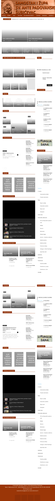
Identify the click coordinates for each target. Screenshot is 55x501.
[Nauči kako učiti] (10, 251)
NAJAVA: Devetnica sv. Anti (44, 69)
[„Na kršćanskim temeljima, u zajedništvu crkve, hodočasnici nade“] (15, 84)
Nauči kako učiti (8, 253)
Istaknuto (4, 325)
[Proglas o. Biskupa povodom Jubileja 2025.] (23, 84)
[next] (51, 19)
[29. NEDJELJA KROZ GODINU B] (39, 120)
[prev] (49, 19)
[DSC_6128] (18, 184)
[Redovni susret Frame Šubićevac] (22, 164)
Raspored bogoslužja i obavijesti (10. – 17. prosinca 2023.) (47, 180)
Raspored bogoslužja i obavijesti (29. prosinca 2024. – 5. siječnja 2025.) (44, 158)
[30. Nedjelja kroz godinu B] (39, 115)
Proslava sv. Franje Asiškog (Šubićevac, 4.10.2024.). (13, 259)
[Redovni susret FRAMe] (22, 267)
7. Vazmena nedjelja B (47, 124)
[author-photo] (40, 104)
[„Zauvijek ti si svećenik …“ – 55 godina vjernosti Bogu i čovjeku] (27, 48)
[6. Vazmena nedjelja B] (39, 131)
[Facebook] (18, 498)
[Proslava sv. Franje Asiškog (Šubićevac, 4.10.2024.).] (7, 129)
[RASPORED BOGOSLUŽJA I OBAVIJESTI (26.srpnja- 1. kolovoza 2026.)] (7, 48)
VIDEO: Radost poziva (8, 153)
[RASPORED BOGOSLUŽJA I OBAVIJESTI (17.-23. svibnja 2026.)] (22, 142)
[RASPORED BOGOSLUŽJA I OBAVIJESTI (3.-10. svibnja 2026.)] (22, 157)
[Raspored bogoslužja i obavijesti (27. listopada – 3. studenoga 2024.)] (39, 167)
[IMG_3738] (7, 184)
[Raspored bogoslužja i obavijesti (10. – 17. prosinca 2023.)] (39, 180)
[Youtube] (37, 498)
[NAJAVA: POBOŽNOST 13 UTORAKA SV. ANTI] (29, 102)
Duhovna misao (41, 89)
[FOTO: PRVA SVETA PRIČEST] (40, 31)
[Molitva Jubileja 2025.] (19, 69)
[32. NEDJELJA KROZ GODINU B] (44, 96)
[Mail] (24, 498)
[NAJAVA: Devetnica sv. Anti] (44, 64)
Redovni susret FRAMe (30, 265)
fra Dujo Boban (46, 104)
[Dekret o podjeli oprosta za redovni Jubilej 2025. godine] (6, 84)
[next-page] (6, 168)
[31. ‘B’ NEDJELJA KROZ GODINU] (39, 109)
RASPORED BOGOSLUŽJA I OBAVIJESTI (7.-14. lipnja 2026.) (9, 329)
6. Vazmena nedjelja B (47, 325)
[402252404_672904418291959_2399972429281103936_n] (30, 184)
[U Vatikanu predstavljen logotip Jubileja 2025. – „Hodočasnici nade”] (8, 69)
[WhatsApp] (31, 498)
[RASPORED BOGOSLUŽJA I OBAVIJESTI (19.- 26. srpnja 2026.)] (17, 48)
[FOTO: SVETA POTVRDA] (14, 31)
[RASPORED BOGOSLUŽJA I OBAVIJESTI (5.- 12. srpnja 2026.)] (38, 48)
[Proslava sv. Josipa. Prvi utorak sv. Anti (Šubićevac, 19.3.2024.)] (31, 119)
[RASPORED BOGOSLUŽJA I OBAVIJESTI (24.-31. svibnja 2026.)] (22, 317)
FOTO (5, 117)
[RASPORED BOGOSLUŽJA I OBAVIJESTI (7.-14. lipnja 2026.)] (10, 320)
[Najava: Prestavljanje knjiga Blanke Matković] (19, 102)
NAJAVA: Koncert (46, 72)
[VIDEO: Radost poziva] (10, 146)
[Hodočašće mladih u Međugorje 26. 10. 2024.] (7, 119)
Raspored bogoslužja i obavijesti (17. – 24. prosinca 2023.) (47, 174)
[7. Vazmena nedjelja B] (39, 126)
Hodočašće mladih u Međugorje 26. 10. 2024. (27, 252)
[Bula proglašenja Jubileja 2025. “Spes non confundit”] (30, 69)
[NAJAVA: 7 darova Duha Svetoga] (39, 78)
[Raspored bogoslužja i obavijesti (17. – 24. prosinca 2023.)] (39, 174)
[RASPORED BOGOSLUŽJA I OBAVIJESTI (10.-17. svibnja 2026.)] (22, 150)
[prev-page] (3, 168)
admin (4, 154)
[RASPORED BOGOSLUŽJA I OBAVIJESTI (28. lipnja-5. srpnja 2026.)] (48, 48)
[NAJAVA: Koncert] (39, 73)
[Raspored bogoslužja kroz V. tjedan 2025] (8, 102)
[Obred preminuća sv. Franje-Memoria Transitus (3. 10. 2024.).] (19, 124)
